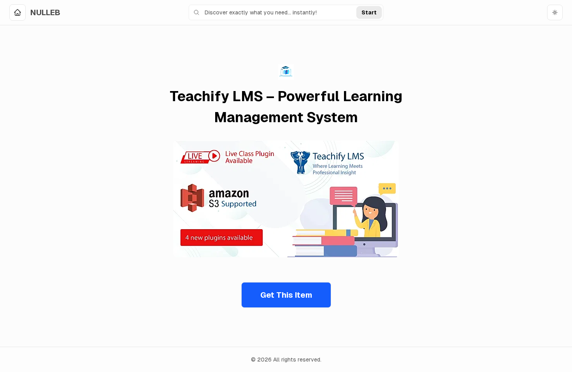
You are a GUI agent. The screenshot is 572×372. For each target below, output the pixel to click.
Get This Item (286, 295)
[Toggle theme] (555, 12)
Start (369, 12)
